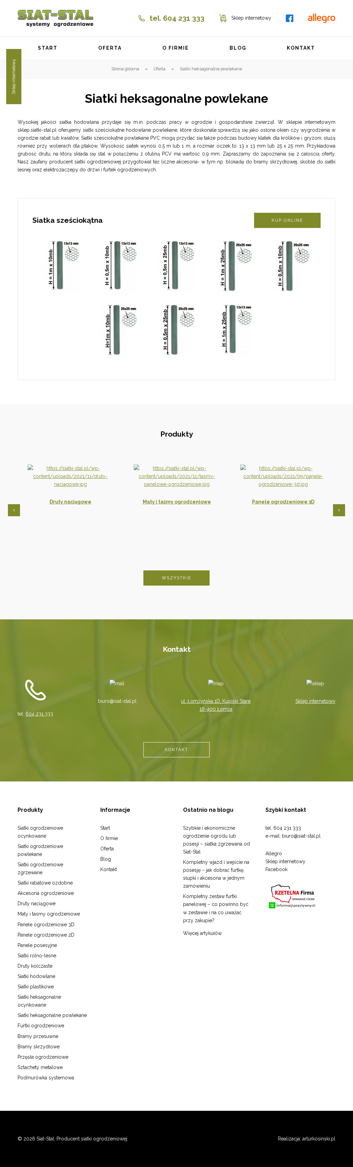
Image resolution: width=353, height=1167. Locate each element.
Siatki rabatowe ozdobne (45, 883)
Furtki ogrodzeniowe (41, 1025)
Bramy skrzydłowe (39, 1046)
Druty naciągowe (70, 502)
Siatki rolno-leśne (37, 955)
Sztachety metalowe (40, 1067)
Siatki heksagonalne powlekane (52, 1015)
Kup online (287, 220)
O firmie (175, 48)
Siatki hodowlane (36, 976)
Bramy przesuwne (38, 1036)
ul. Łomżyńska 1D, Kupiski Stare (216, 701)
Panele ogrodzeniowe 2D (46, 935)
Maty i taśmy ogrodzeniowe (177, 502)
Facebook (276, 869)
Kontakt (301, 48)
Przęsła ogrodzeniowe (43, 1057)
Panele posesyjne (37, 945)
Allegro (273, 853)
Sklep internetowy (315, 701)
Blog (238, 48)
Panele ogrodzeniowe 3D (283, 502)
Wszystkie (177, 577)
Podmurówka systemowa (46, 1077)
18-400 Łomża (216, 709)
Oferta (110, 48)
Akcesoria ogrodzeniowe (46, 893)
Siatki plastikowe (36, 986)
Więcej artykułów (202, 933)
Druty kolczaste (35, 966)
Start (48, 48)
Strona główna (125, 68)
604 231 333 (39, 714)
